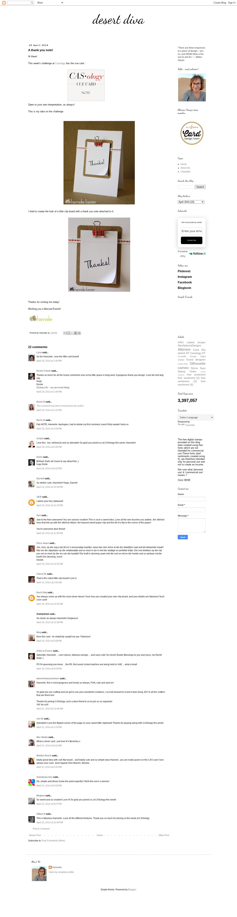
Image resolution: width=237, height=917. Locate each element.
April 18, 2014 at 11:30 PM (49, 533)
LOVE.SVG (183, 364)
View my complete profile (61, 872)
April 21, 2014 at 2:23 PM (49, 727)
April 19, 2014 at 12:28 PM (49, 622)
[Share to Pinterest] (79, 333)
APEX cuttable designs (192, 342)
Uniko (193, 371)
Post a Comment (41, 828)
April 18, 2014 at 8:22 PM (49, 468)
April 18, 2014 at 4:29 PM (49, 428)
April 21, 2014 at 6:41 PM (49, 745)
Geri (38, 515)
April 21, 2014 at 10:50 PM (49, 822)
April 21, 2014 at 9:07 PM (49, 804)
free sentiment (196, 374)
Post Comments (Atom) (53, 840)
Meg (38, 632)
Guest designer (196, 359)
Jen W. (39, 718)
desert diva (118, 19)
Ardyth (40, 438)
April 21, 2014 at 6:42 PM (49, 767)
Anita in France (44, 651)
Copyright (185, 171)
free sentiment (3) (192, 379)
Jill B (39, 497)
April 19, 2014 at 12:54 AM (49, 564)
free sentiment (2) (189, 377)
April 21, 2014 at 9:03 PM (49, 785)
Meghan (40, 795)
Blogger (132, 889)
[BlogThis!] (69, 333)
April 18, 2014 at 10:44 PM (49, 487)
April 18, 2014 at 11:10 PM (49, 505)
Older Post (163, 835)
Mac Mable (42, 737)
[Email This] (65, 333)
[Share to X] (72, 333)
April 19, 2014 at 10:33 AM (49, 604)
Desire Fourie (43, 371)
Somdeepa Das (44, 777)
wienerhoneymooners (47, 678)
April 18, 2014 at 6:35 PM (49, 447)
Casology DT (198, 353)
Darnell (40, 478)
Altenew (184, 349)
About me (185, 168)
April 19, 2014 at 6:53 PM (49, 668)
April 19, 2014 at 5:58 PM (49, 641)
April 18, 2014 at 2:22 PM (49, 410)
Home (100, 835)
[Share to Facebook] (76, 333)
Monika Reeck (43, 755)
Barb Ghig (41, 592)
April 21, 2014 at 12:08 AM (49, 708)
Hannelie (57, 867)
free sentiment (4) (192, 383)
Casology (60, 63)
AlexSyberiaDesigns (189, 345)
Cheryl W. (41, 574)
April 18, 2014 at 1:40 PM (49, 361)
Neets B (40, 401)
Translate (190, 425)
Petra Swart (42, 543)
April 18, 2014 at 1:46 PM (49, 391)
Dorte (39, 457)
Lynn (39, 352)
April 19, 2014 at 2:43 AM (49, 582)
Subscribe (191, 240)
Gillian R (40, 814)
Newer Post (35, 835)
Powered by (183, 253)
